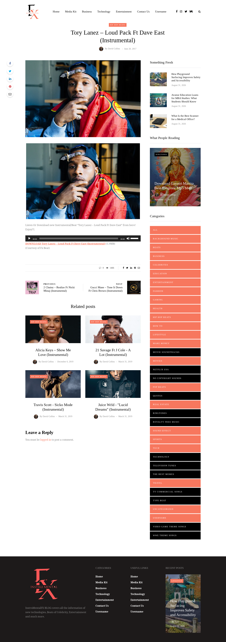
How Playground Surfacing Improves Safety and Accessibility (185, 77)
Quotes (158, 396)
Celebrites (160, 265)
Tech (156, 448)
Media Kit (70, 11)
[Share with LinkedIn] (10, 79)
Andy (177, 622)
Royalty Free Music (166, 422)
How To (158, 326)
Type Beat (159, 500)
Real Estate (161, 404)
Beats (157, 247)
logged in (45, 439)
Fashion (158, 291)
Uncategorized (163, 509)
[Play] (29, 238)
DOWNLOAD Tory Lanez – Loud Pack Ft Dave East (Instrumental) (65, 243)
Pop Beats (159, 387)
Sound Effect (162, 431)
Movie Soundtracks (166, 352)
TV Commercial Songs (167, 492)
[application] (83, 238)
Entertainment (124, 11)
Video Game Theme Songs (169, 526)
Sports (157, 439)
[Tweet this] (10, 71)
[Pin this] (10, 86)
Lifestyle (159, 334)
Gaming (158, 300)
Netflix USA (161, 369)
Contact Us (143, 11)
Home (56, 11)
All (155, 230)
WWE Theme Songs (165, 535)
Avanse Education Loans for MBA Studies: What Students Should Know (184, 98)
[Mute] (128, 238)
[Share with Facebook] (10, 63)
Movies (157, 361)
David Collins (114, 49)
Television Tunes (164, 465)
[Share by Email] (10, 94)
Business (87, 11)
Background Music (165, 239)
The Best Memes (163, 474)
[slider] (135, 238)
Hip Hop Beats (117, 25)
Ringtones (161, 154)
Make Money (161, 343)
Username (160, 11)
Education (160, 273)
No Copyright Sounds (167, 378)
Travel (157, 483)
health (158, 308)
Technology (103, 11)
